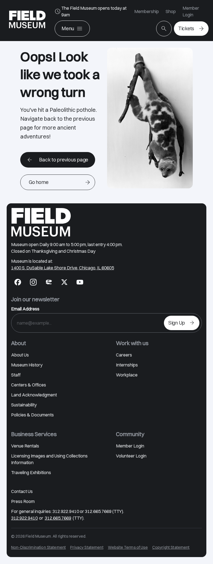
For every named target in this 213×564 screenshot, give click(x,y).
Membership (146, 11)
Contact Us (22, 491)
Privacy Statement (86, 547)
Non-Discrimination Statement (38, 547)
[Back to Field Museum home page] (27, 20)
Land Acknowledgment (34, 395)
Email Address (25, 309)
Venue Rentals (25, 446)
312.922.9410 (24, 518)
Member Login (190, 11)
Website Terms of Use (128, 547)
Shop (171, 11)
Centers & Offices (28, 385)
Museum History (26, 365)
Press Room (23, 501)
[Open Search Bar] (164, 28)
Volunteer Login (131, 456)
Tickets (186, 28)
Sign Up (176, 323)
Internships (127, 365)
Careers (124, 355)
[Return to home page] (41, 222)
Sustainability (24, 405)
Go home (38, 182)
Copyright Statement (171, 547)
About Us (20, 355)
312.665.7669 (58, 518)
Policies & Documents (32, 415)
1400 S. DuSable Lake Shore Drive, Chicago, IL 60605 (62, 267)
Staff (16, 375)
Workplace (127, 375)
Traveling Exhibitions (31, 472)
